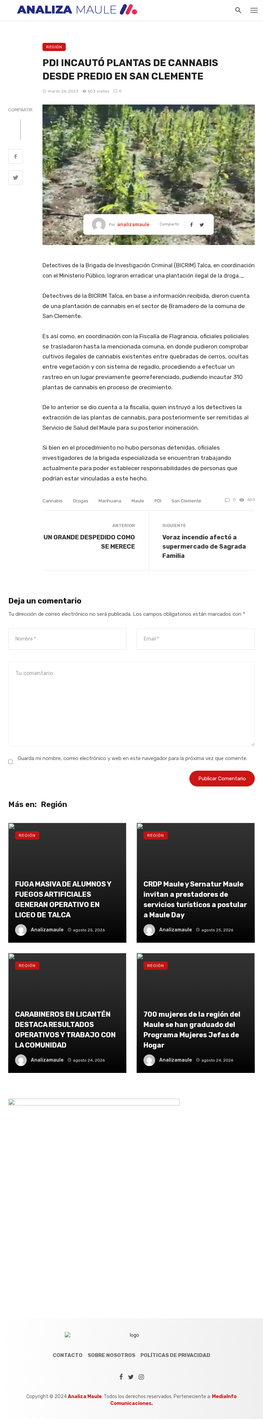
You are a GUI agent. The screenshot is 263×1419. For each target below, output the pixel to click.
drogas (80, 500)
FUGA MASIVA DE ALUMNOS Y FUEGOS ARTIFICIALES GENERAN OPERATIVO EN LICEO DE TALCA (63, 899)
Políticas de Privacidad (175, 1355)
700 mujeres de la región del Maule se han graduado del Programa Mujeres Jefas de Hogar (191, 1030)
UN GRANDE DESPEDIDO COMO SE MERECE (89, 542)
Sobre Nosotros (111, 1355)
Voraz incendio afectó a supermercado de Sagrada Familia (204, 546)
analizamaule (133, 225)
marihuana (110, 500)
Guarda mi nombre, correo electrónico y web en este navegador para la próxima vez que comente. (132, 758)
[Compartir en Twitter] (15, 178)
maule (138, 500)
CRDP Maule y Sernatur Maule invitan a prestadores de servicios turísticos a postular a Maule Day (195, 899)
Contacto (68, 1355)
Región (54, 47)
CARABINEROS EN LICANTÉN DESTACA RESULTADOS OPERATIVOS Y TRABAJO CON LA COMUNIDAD (65, 1030)
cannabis (52, 500)
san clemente (186, 500)
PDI (157, 500)
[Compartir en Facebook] (15, 157)
